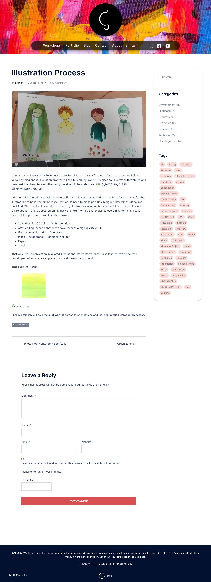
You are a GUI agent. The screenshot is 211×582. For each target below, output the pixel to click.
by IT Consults (18, 575)
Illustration (20, 324)
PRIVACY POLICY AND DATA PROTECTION (105, 564)
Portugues (166, 257)
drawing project (169, 211)
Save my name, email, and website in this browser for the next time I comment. (70, 463)
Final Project (167, 217)
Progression (166, 117)
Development (58, 83)
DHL (183, 199)
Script (164, 269)
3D (162, 164)
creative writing (169, 193)
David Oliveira (168, 199)
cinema (180, 182)
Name (26, 425)
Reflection (165, 123)
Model (191, 234)
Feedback (165, 110)
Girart (19, 83)
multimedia (178, 240)
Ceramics (166, 176)
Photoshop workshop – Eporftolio (45, 343)
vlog (187, 287)
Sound (164, 275)
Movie (164, 240)
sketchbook (178, 269)
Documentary (168, 205)
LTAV (180, 234)
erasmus (187, 211)
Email (25, 442)
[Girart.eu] (105, 20)
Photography (168, 252)
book (178, 170)
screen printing (186, 263)
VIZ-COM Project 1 (171, 287)
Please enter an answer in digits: (41, 471)
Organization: (125, 343)
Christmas (166, 182)
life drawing (167, 234)
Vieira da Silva (168, 281)
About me (119, 45)
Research (164, 129)
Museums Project (170, 246)
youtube (165, 292)
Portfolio (72, 45)
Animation (186, 164)
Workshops (52, 45)
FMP (181, 217)
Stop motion (178, 275)
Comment (28, 395)
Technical (164, 135)
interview (181, 228)
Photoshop (185, 252)
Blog (87, 45)
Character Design (185, 176)
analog (172, 164)
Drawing (184, 205)
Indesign (181, 222)
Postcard (181, 257)
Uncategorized (168, 141)
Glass (191, 217)
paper (187, 246)
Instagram (166, 228)
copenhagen (167, 187)
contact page (138, 556)
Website (86, 442)
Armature (166, 170)
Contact (101, 45)
